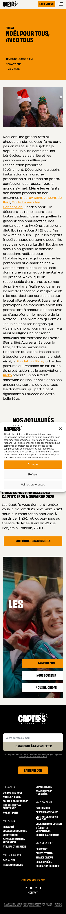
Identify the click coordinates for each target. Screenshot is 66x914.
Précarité (8, 826)
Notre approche (12, 796)
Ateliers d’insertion (14, 846)
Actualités (9, 860)
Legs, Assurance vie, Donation (47, 818)
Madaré (58, 906)
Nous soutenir (44, 802)
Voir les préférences (33, 484)
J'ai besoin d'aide (33, 879)
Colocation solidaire (15, 830)
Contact (33, 892)
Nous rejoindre (44, 843)
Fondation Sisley (30, 361)
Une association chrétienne (12, 807)
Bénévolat (41, 849)
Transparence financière (44, 792)
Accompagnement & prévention (14, 841)
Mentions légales (44, 904)
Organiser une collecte (49, 823)
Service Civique (44, 857)
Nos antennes (10, 812)
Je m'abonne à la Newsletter (33, 746)
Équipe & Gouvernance (15, 801)
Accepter (33, 464)
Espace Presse (44, 786)
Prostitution (10, 834)
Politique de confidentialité (33, 756)
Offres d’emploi (44, 853)
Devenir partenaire (47, 812)
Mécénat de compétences (43, 829)
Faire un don (46, 3)
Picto (7, 375)
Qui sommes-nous (12, 792)
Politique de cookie (32, 906)
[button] (60, 429)
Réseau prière (44, 861)
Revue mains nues (13, 864)
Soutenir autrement (47, 834)
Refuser (33, 474)
